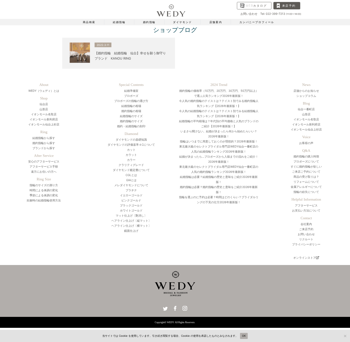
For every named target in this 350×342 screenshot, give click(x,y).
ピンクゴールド (131, 200)
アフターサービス (306, 205)
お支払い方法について (306, 210)
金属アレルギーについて (306, 186)
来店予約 (289, 5)
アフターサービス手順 (44, 166)
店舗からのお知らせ (306, 90)
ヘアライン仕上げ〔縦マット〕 (131, 220)
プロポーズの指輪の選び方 (131, 101)
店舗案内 (215, 22)
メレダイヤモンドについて (131, 185)
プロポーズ (131, 95)
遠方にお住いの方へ (44, 171)
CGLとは (131, 175)
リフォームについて (306, 181)
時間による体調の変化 (44, 190)
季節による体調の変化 (44, 195)
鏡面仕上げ (131, 230)
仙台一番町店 (306, 109)
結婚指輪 (119, 22)
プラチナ (131, 190)
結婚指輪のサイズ (131, 116)
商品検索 (89, 22)
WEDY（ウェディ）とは (43, 90)
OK (244, 335)
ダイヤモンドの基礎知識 (131, 139)
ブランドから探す (43, 148)
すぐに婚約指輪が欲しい (306, 166)
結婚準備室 (131, 90)
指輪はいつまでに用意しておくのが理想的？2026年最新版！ (219, 141)
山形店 (43, 109)
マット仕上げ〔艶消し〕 (131, 215)
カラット (131, 154)
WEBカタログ (256, 5)
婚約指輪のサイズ (131, 121)
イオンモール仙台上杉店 (43, 124)
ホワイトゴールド (131, 210)
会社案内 (306, 224)
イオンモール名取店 (44, 114)
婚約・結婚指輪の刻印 (131, 126)
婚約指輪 (149, 22)
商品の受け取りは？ (306, 176)
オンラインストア (304, 257)
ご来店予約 (306, 229)
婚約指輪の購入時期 (306, 156)
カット (131, 149)
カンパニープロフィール (256, 22)
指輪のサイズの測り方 (44, 185)
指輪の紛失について (306, 191)
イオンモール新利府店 (44, 119)
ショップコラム (306, 95)
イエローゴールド (131, 195)
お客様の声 (306, 143)
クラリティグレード (131, 165)
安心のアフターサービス (43, 161)
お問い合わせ (306, 234)
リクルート (306, 239)
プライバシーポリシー (306, 244)
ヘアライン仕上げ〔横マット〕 (131, 225)
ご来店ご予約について (306, 171)
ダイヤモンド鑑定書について (131, 170)
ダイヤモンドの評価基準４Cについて (131, 144)
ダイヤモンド (182, 22)
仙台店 (43, 104)
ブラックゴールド (131, 205)
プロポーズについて (306, 161)
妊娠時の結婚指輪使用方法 (44, 200)
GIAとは (131, 180)
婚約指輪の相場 (131, 111)
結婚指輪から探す (43, 138)
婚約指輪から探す (43, 143)
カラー (131, 159)
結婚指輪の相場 (131, 106)
